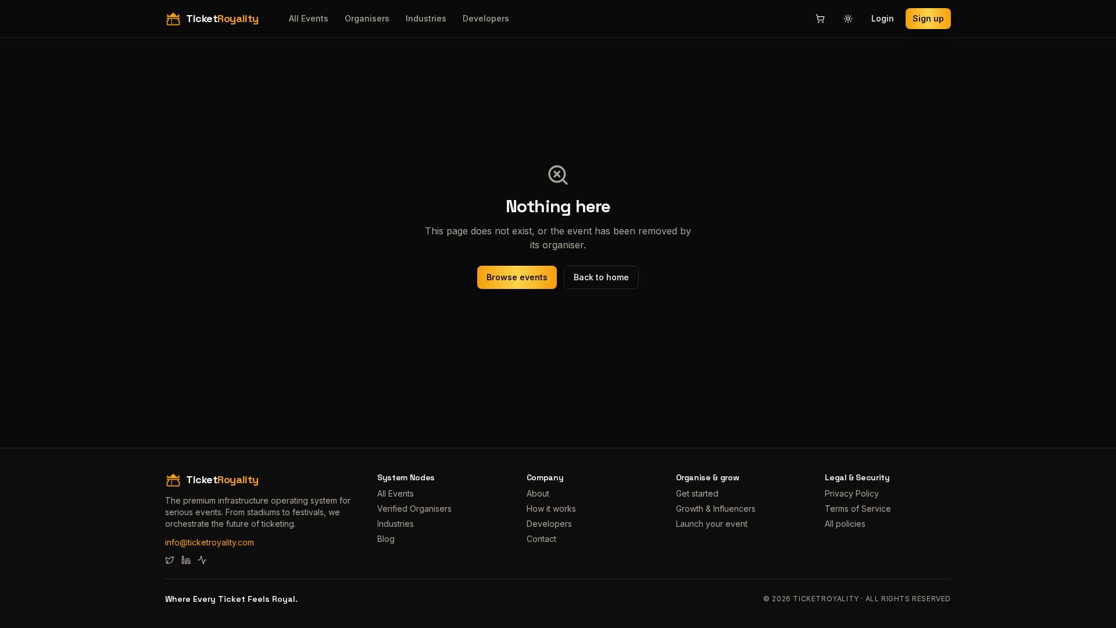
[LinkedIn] (186, 560)
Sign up (928, 18)
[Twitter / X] (169, 560)
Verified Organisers (414, 508)
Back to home (601, 277)
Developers (486, 18)
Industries (426, 18)
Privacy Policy (852, 493)
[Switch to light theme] (848, 18)
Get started (697, 493)
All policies (845, 524)
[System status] (202, 560)
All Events (308, 18)
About (538, 493)
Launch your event (711, 524)
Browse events (517, 277)
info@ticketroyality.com (209, 542)
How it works (551, 508)
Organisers (367, 18)
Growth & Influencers (716, 508)
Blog (386, 539)
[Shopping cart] (820, 18)
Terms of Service (858, 508)
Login (882, 18)
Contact (541, 539)
